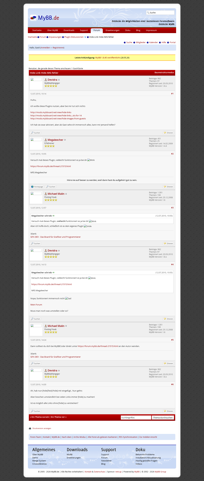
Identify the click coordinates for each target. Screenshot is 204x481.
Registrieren (58, 47)
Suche (129, 42)
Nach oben (66, 437)
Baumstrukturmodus (164, 72)
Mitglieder (141, 42)
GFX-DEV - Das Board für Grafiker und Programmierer (55, 236)
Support (84, 30)
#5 (172, 339)
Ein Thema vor (58, 416)
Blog (138, 30)
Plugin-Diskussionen (74, 36)
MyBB (69, 454)
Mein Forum (36, 304)
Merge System (39, 460)
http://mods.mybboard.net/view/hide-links (50, 112)
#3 (172, 207)
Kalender (153, 42)
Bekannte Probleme (145, 454)
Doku (127, 30)
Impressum (151, 30)
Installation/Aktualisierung (148, 457)
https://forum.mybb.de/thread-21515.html (50, 166)
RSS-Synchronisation (128, 437)
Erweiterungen (113, 30)
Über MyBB (52, 30)
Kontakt (46, 437)
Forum (97, 30)
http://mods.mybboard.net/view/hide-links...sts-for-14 (56, 115)
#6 (172, 384)
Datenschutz (99, 471)
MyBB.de (56, 437)
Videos (139, 463)
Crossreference (39, 463)
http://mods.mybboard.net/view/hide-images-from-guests (58, 118)
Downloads (69, 30)
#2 (172, 153)
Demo (35, 457)
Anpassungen (55, 36)
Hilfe (164, 42)
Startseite (36, 30)
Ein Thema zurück (40, 416)
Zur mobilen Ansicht (148, 437)
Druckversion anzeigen (42, 428)
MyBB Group (160, 471)
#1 (172, 93)
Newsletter (106, 460)
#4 (172, 264)
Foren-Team (35, 437)
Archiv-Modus (79, 437)
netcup (118, 471)
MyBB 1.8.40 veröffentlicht (107, 57)
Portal (172, 42)
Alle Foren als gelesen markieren (102, 437)
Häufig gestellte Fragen (146, 460)
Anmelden (45, 47)
